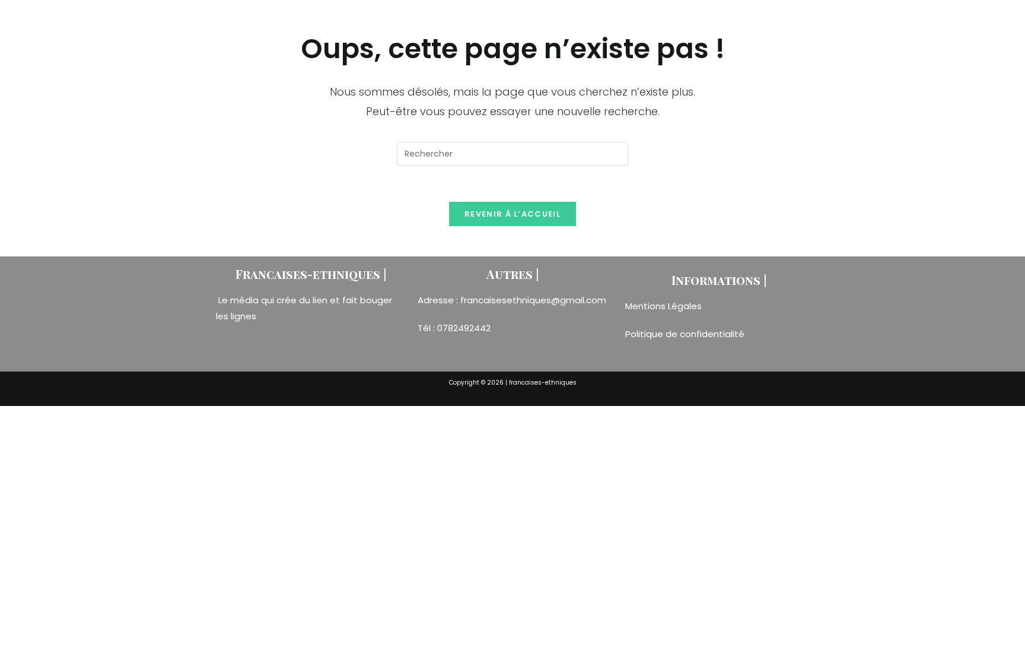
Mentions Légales (664, 306)
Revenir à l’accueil (512, 214)
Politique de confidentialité (684, 334)
